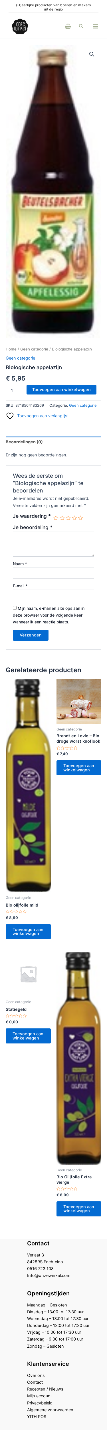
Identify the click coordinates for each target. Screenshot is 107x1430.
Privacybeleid (40, 1403)
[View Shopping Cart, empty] (60, 26)
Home (11, 349)
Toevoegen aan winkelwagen (61, 389)
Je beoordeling (33, 527)
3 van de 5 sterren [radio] (68, 518)
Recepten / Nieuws (45, 1389)
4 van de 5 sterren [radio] (74, 518)
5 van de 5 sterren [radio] (80, 518)
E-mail (20, 585)
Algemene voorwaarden (50, 1409)
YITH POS (36, 1416)
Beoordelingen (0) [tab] (24, 441)
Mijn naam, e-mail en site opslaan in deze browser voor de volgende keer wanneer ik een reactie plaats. (48, 615)
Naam (20, 563)
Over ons (36, 1375)
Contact (35, 1382)
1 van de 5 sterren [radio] (55, 518)
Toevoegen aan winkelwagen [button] (28, 931)
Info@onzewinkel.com (48, 1275)
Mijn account (39, 1395)
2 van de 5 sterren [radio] (62, 518)
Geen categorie (34, 349)
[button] (81, 26)
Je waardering (32, 516)
